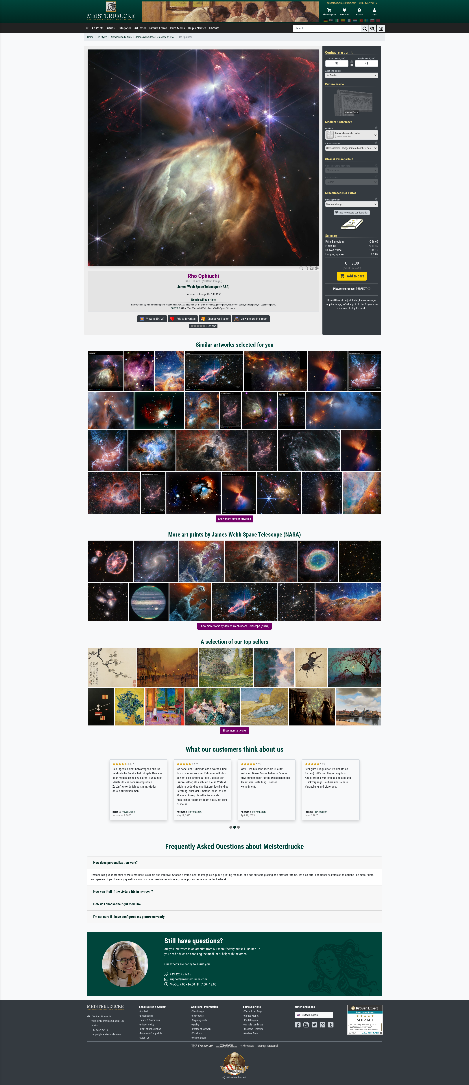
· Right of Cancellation (150, 1029)
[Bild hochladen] (381, 28)
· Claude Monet (250, 1015)
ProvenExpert (130, 811)
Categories (124, 28)
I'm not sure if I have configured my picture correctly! (129, 917)
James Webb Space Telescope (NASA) (155, 37)
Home (90, 37)
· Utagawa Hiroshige (253, 1029)
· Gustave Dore (250, 1033)
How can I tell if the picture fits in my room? (123, 891)
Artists (110, 28)
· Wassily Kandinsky (253, 1024)
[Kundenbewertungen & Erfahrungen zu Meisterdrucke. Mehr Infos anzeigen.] (365, 1019)
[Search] (365, 28)
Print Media (177, 28)
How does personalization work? (115, 863)
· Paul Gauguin (250, 1020)
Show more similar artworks (234, 519)
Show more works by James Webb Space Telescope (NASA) (234, 626)
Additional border (333, 70)
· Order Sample (198, 1037)
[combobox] (351, 75)
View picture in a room (253, 318)
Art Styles (140, 28)
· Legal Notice (146, 1015)
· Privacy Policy (146, 1024)
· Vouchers (196, 1033)
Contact (214, 28)
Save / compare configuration (353, 212)
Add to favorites (184, 318)
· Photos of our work (201, 1029)
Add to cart (354, 276)
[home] (87, 28)
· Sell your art (197, 1015)
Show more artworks (234, 730)
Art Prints (98, 28)
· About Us (144, 1037)
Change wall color (217, 318)
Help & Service (197, 28)
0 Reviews (210, 326)
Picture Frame (158, 28)
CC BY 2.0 (175, 308)
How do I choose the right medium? (117, 904)
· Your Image (197, 1011)
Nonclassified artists (121, 37)
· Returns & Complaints (150, 1033)
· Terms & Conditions (149, 1020)
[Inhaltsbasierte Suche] (372, 28)
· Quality (195, 1024)
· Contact (143, 1011)
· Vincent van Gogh (252, 1011)
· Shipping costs (199, 1020)
